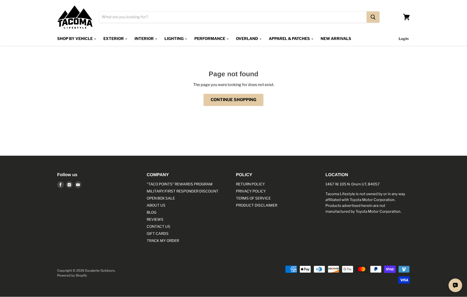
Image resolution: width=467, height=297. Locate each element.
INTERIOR (144, 38)
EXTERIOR (114, 38)
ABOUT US (156, 205)
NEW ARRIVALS (336, 38)
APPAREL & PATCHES (290, 38)
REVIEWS (155, 219)
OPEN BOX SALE (161, 198)
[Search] (373, 17)
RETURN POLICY (250, 184)
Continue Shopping (233, 99)
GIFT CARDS (158, 233)
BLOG (151, 212)
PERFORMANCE (210, 38)
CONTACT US (158, 226)
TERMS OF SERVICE (253, 198)
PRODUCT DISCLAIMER (256, 205)
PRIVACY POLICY (251, 191)
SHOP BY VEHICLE (75, 38)
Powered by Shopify (72, 275)
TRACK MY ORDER (163, 241)
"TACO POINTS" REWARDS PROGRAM (180, 184)
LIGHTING (174, 38)
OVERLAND (247, 38)
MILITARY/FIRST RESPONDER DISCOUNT (182, 191)
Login (404, 39)
